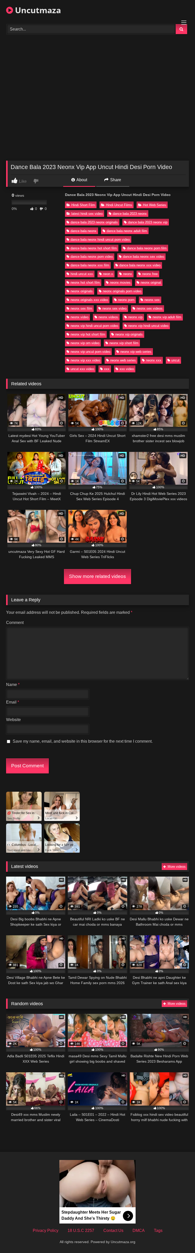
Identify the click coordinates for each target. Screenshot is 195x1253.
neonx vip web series (135, 352)
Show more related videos (97, 576)
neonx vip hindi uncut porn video (94, 326)
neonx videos (108, 317)
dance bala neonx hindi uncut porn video (100, 239)
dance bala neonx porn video (92, 256)
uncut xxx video (82, 369)
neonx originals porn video (122, 291)
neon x (108, 274)
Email (12, 702)
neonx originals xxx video (89, 300)
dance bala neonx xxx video (139, 265)
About (81, 180)
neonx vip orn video (85, 343)
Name (13, 684)
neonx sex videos (149, 308)
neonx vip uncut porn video (90, 352)
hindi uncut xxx (82, 274)
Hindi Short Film (83, 205)
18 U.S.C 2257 (81, 1230)
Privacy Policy (45, 1230)
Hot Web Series (154, 205)
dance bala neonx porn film (147, 248)
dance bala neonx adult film (127, 231)
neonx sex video (114, 308)
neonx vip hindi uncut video (148, 326)
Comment (15, 622)
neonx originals (82, 291)
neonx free (150, 274)
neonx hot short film (85, 282)
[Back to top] (179, 1238)
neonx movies (120, 282)
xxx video (127, 369)
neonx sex (152, 300)
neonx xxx (153, 360)
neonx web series (123, 360)
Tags (158, 1230)
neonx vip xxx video (85, 360)
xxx (106, 369)
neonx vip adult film (167, 317)
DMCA (139, 1230)
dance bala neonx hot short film (94, 248)
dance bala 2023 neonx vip (147, 222)
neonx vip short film (123, 343)
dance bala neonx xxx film (90, 265)
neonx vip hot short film (88, 334)
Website (13, 719)
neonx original (151, 282)
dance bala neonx (83, 231)
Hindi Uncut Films (119, 205)
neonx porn (126, 300)
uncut (175, 360)
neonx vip (135, 317)
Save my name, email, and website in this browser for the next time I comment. (83, 741)
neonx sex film (81, 308)
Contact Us (113, 1230)
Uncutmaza (37, 10)
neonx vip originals (129, 334)
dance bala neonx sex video (143, 256)
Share (115, 180)
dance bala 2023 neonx (130, 214)
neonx (127, 274)
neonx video (79, 317)
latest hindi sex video (87, 214)
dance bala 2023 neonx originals (94, 222)
